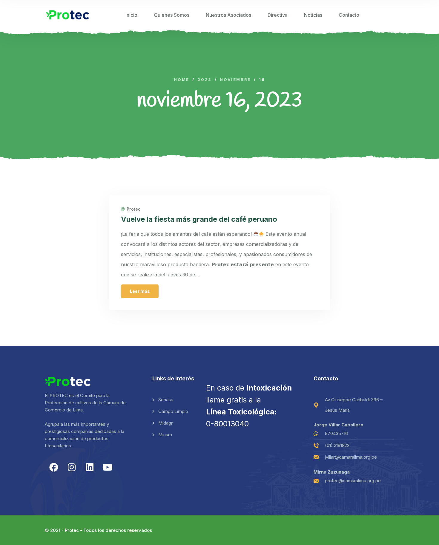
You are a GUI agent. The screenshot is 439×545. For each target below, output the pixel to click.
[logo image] (67, 15)
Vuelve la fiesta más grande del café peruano (199, 219)
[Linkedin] (90, 467)
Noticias (313, 15)
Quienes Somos (171, 15)
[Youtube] (107, 467)
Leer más (140, 291)
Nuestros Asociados (228, 15)
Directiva (278, 15)
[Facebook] (54, 467)
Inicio (131, 15)
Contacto (349, 15)
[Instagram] (72, 467)
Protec (134, 209)
